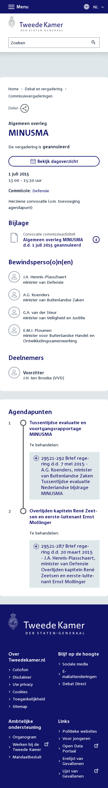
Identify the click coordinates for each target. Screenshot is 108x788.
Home (13, 89)
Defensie (40, 190)
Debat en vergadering (43, 89)
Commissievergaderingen (30, 96)
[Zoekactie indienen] (94, 42)
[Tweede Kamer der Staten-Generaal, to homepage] (35, 23)
